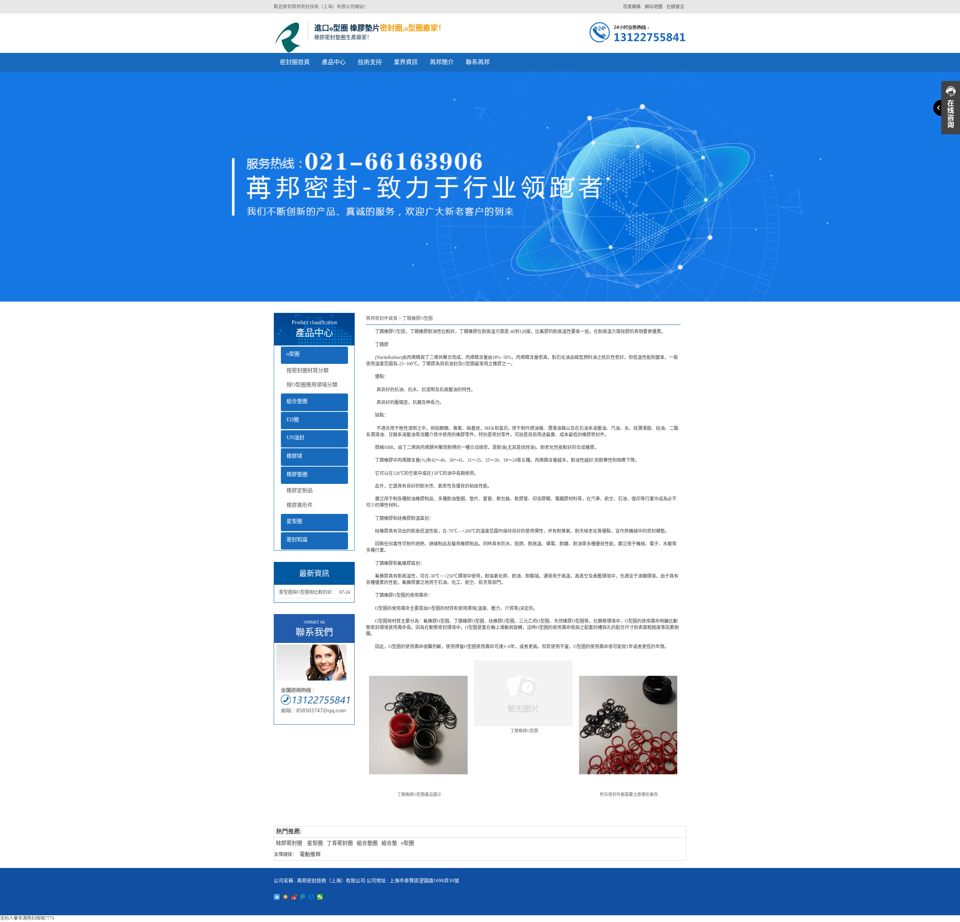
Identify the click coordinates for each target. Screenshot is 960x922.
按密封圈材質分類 (307, 370)
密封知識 (297, 539)
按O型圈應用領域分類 (312, 384)
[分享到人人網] (311, 897)
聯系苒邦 (478, 62)
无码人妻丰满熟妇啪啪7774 (27, 918)
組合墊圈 (297, 401)
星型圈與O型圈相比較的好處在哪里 (309, 592)
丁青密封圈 (340, 843)
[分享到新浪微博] (294, 897)
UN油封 (295, 437)
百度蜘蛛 (632, 6)
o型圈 (293, 354)
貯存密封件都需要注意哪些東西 (629, 794)
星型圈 (294, 521)
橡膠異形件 (299, 505)
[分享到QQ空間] (285, 897)
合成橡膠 (479, 447)
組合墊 (389, 843)
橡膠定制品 (299, 490)
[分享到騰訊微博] (303, 897)
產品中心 (334, 62)
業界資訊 (406, 62)
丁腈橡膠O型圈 (417, 318)
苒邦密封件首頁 (382, 318)
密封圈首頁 (295, 62)
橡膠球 (294, 456)
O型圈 (399, 331)
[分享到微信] (320, 897)
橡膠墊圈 (297, 474)
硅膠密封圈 (289, 843)
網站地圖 (654, 6)
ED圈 (292, 419)
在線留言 (675, 6)
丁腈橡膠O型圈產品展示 (419, 794)
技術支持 (370, 62)
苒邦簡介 (442, 62)
